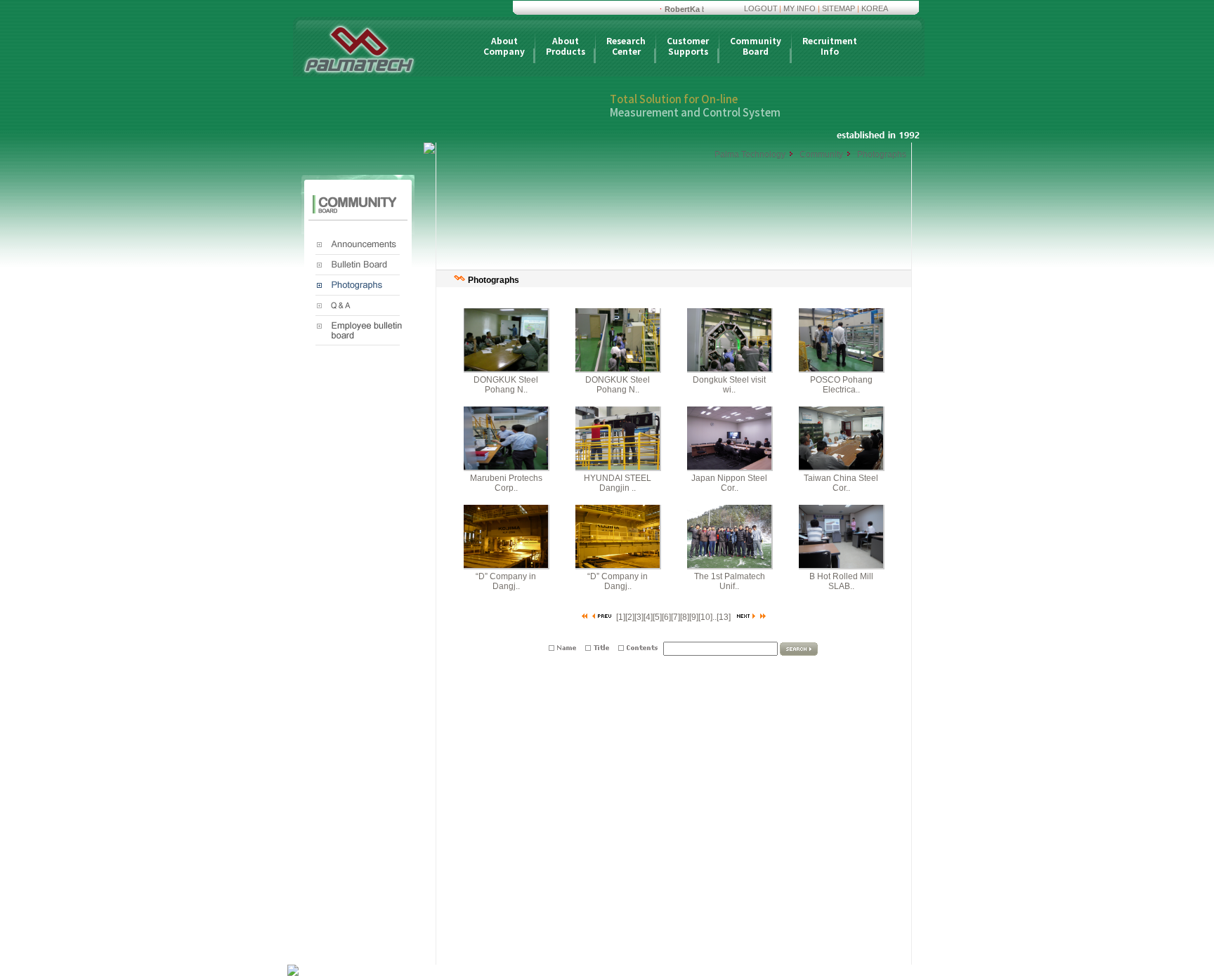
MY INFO (799, 8)
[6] (666, 617)
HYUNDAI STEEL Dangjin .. (617, 483)
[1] (620, 617)
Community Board (755, 47)
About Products (565, 47)
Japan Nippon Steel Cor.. (729, 483)
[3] (639, 617)
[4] (648, 617)
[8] (684, 617)
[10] (705, 617)
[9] (693, 617)
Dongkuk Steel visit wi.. (729, 385)
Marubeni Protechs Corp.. (506, 483)
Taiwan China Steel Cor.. (841, 483)
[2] (629, 617)
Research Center (626, 47)
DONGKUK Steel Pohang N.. (506, 385)
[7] (675, 617)
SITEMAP (838, 8)
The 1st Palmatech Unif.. (729, 581)
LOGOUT (761, 8)
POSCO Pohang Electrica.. (841, 385)
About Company (504, 47)
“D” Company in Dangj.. (506, 581)
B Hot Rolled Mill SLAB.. (841, 581)
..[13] (721, 617)
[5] (657, 617)
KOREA (874, 8)
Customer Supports (688, 47)
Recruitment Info (829, 47)
